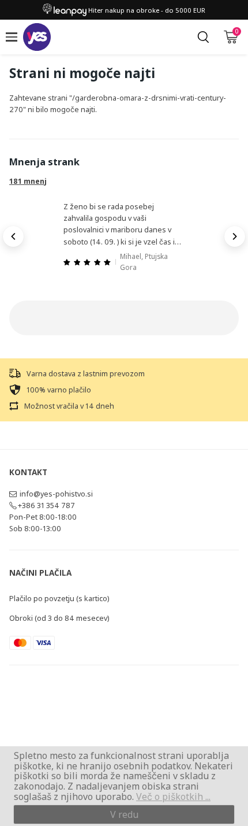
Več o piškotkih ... (173, 796)
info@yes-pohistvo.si (56, 493)
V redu (124, 814)
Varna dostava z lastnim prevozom (86, 373)
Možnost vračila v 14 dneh (69, 406)
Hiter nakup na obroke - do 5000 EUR (146, 10)
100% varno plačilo (59, 389)
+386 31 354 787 (46, 505)
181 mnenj (28, 181)
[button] (13, 236)
